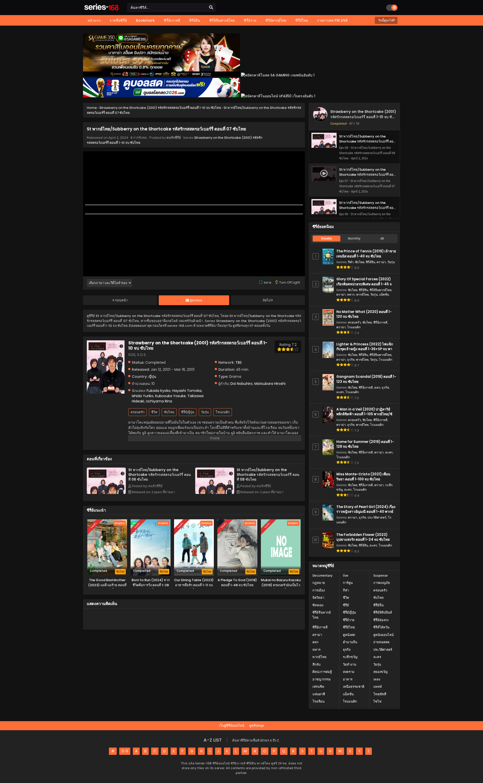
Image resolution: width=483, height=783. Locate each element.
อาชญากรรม (321, 679)
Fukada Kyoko (159, 390)
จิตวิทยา (318, 598)
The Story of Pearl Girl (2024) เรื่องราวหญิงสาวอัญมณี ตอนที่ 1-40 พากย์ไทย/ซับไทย (365, 511)
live (345, 575)
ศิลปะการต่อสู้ (322, 672)
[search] (211, 7)
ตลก (377, 387)
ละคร (340, 392)
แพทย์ (377, 686)
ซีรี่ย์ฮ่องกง (380, 620)
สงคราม (348, 672)
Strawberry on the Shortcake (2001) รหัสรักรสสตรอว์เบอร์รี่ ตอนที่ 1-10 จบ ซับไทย (363, 117)
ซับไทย (169, 412)
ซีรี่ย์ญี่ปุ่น (187, 412)
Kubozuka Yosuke (170, 395)
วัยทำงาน (349, 664)
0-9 (125, 751)
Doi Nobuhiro (241, 383)
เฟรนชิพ (318, 686)
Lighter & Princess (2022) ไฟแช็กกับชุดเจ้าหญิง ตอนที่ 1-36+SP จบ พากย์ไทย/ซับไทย (366, 349)
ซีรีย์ (346, 605)
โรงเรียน (318, 701)
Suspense (380, 575)
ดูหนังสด (349, 635)
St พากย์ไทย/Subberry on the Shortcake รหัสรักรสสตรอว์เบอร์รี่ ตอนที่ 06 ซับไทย (159, 474)
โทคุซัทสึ (379, 694)
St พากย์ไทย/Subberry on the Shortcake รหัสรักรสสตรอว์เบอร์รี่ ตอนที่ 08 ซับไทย (268, 474)
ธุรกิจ (350, 359)
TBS (238, 362)
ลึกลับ (316, 664)
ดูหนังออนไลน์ (383, 635)
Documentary (322, 575)
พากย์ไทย (362, 294)
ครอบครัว (137, 412)
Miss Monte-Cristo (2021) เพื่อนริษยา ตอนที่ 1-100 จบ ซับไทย (363, 476)
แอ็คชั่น (384, 294)
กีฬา (350, 262)
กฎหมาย (318, 583)
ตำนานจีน (350, 642)
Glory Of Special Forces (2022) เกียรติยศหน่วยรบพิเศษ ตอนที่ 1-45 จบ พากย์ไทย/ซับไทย (365, 284)
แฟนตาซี (318, 694)
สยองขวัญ (380, 672)
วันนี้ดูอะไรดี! (386, 20)
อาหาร (347, 679)
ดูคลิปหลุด (256, 725)
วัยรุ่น (205, 412)
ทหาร (351, 294)
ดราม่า (381, 262)
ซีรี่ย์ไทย (349, 627)
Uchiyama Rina (159, 401)
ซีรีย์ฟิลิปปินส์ (382, 612)
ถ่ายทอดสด (381, 642)
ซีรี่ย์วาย (348, 620)
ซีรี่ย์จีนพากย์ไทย (380, 290)
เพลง (376, 679)
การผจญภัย (381, 583)
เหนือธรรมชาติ (353, 686)
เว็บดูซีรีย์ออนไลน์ (231, 725)
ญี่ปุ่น (152, 376)
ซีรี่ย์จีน (370, 262)
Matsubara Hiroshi (270, 383)
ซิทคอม (318, 605)
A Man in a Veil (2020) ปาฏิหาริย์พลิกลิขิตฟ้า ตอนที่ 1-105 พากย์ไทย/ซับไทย (365, 414)
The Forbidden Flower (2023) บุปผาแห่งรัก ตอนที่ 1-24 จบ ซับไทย (363, 537)
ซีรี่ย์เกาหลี (380, 322)
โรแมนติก (223, 412)
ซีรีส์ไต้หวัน (381, 627)
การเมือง (318, 590)
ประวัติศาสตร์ (377, 517)
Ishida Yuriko (142, 395)
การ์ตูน (348, 583)
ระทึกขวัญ (350, 657)
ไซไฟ (377, 701)
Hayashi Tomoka (187, 390)
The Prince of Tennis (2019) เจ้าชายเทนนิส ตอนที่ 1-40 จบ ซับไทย (366, 253)
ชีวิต (154, 412)
